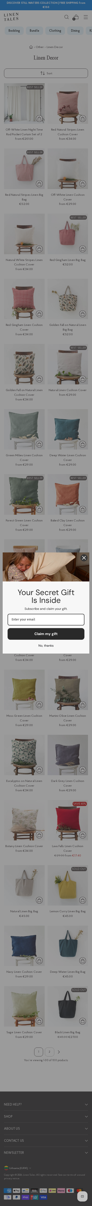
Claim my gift (46, 633)
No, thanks (46, 646)
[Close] (84, 557)
